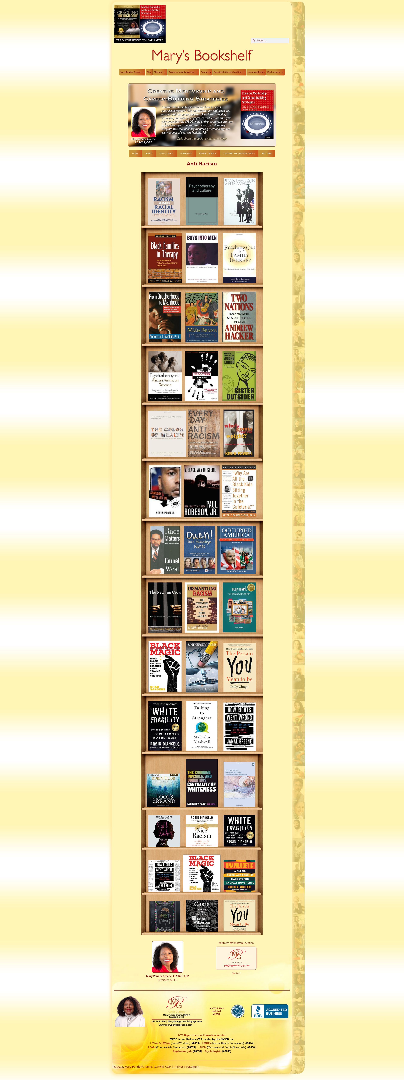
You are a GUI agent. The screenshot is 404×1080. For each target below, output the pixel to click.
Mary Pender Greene (130, 72)
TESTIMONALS (166, 153)
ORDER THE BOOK (207, 153)
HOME (135, 153)
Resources (206, 72)
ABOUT (149, 153)
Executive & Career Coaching (227, 72)
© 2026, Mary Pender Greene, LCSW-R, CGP (142, 1066)
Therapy (158, 72)
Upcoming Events (256, 72)
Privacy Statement (187, 1066)
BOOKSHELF (186, 153)
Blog (149, 72)
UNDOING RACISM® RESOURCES (239, 153)
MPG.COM (267, 153)
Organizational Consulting (181, 72)
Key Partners (273, 72)
